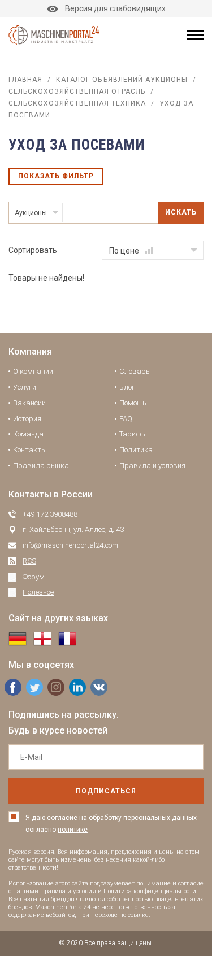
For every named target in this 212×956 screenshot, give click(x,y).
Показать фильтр (56, 176)
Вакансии (29, 403)
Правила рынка (41, 465)
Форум (34, 577)
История (27, 418)
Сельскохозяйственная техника (77, 103)
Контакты (30, 450)
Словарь (134, 371)
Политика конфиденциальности (149, 891)
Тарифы (133, 434)
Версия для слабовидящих (115, 8)
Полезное (38, 592)
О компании (33, 371)
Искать (181, 212)
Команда (28, 434)
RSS (29, 561)
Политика (136, 450)
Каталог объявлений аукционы (122, 80)
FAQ (125, 418)
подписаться (106, 791)
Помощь (132, 403)
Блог (127, 387)
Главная (25, 80)
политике (73, 829)
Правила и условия (152, 465)
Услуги (24, 387)
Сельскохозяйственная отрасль (76, 91)
